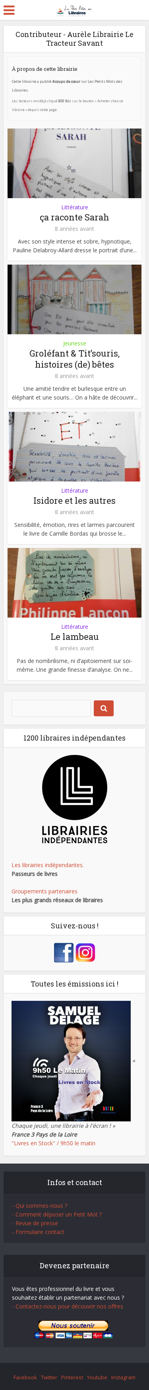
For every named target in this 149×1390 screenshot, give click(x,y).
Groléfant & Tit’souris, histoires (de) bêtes (74, 358)
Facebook (25, 1377)
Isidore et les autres (74, 500)
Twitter (49, 1377)
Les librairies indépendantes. (48, 865)
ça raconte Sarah (74, 217)
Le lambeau (74, 636)
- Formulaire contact (38, 1232)
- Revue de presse (35, 1223)
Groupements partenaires (44, 891)
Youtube (97, 1377)
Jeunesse (74, 343)
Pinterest (72, 1377)
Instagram (123, 1377)
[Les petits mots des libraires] (74, 9)
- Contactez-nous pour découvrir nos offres (67, 1306)
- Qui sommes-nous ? (39, 1205)
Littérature (74, 207)
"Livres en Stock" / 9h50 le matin (53, 1143)
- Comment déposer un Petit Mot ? (57, 1214)
